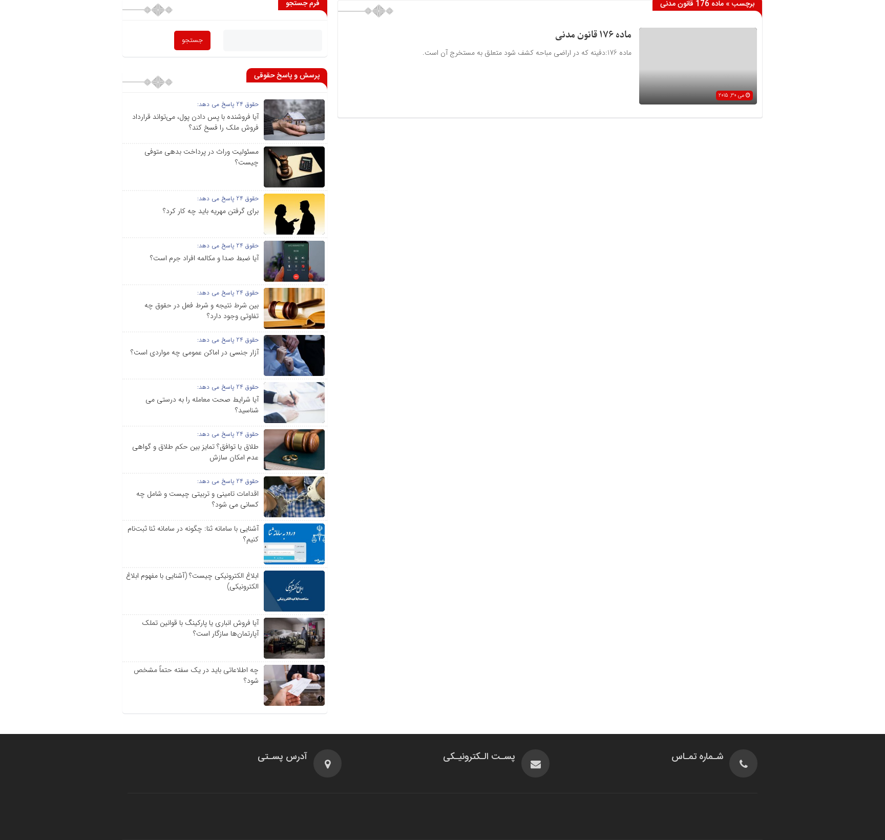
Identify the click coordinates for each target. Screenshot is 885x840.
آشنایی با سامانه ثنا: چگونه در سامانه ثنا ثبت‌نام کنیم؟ (193, 534)
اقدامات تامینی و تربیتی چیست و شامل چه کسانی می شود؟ (197, 499)
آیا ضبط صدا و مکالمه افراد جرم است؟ (204, 258)
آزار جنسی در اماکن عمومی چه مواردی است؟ (195, 352)
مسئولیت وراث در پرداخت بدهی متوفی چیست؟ (201, 157)
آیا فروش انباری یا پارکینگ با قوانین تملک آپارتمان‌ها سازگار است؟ (200, 628)
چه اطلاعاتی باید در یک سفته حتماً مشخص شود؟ (196, 675)
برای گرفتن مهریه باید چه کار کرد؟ (211, 211)
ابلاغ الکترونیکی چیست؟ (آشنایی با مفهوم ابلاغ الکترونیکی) (192, 581)
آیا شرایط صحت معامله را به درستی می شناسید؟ (202, 405)
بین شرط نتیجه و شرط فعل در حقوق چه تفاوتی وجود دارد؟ (201, 311)
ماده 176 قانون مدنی (593, 35)
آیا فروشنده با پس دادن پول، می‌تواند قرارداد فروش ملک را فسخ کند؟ (195, 122)
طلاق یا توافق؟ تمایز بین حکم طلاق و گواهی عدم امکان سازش (195, 452)
